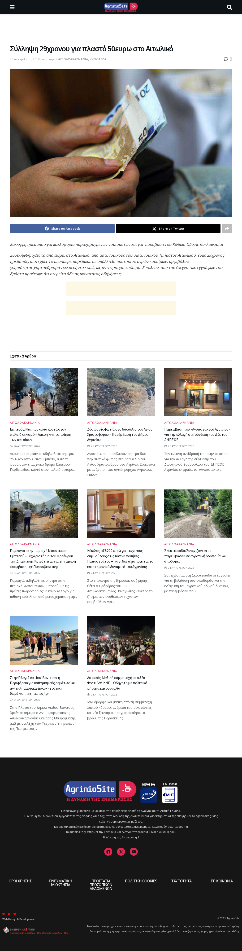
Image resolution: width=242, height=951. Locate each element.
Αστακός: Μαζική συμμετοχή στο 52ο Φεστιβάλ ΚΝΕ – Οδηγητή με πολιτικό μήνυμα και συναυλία (117, 683)
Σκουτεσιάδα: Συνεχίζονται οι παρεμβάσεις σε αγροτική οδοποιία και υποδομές (195, 556)
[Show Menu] (12, 7)
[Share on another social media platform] (227, 228)
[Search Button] (229, 7)
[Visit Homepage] (120, 7)
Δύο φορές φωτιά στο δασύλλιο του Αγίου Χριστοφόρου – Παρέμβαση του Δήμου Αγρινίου (119, 434)
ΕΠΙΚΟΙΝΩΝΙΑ (222, 881)
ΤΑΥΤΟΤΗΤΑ (181, 881)
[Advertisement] (121, 28)
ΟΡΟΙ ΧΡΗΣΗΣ (20, 881)
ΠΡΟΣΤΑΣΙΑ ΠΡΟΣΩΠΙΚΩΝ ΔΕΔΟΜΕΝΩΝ (101, 885)
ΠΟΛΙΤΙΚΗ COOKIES (141, 881)
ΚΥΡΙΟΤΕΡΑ (98, 59)
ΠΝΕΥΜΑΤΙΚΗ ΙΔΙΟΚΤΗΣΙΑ (60, 883)
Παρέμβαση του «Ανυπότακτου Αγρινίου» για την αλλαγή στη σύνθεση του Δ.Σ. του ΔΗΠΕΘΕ (197, 434)
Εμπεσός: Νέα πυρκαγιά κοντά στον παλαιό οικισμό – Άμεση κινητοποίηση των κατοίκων (40, 434)
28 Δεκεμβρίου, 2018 (24, 59)
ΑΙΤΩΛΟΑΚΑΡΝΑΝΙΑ (73, 59)
